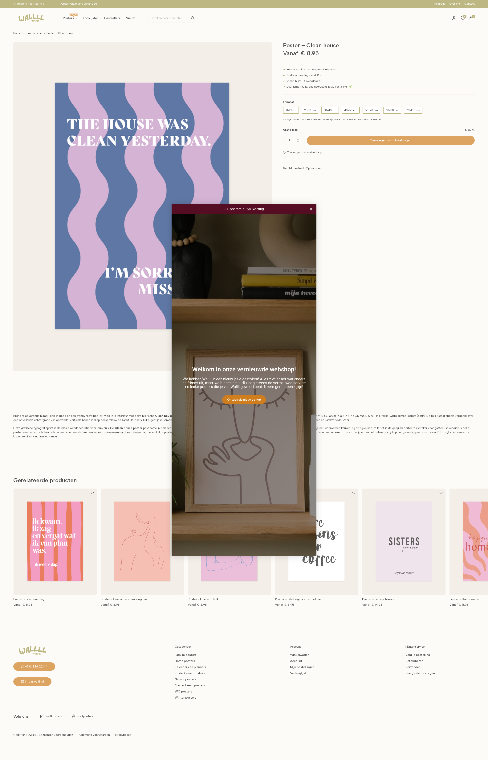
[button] (311, 209)
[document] (244, 380)
